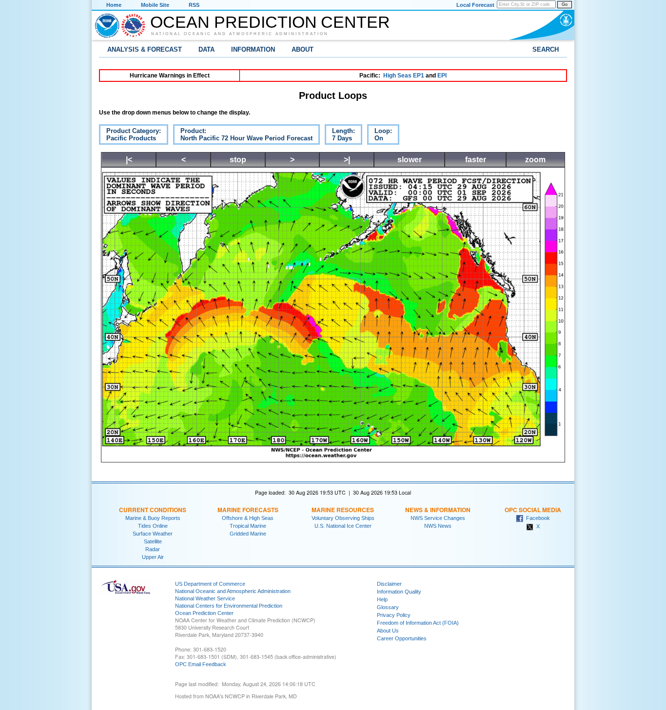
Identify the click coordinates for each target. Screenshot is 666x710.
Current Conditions (152, 509)
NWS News (437, 526)
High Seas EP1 (403, 75)
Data (206, 49)
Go (565, 4)
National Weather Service (205, 598)
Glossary (388, 607)
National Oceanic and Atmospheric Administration (240, 33)
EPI (442, 75)
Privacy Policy (394, 615)
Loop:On (379, 136)
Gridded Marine (248, 534)
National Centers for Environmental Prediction (228, 606)
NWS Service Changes (438, 518)
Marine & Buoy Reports (152, 518)
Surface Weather (153, 534)
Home (113, 5)
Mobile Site (155, 5)
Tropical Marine (248, 526)
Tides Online (153, 526)
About (302, 49)
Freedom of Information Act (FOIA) (418, 623)
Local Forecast (475, 5)
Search (545, 49)
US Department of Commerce (210, 584)
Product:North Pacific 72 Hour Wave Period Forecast (243, 136)
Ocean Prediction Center (270, 22)
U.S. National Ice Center (343, 526)
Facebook (536, 518)
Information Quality (399, 592)
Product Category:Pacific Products (130, 136)
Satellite (153, 541)
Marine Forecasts (247, 509)
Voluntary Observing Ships (343, 518)
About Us (388, 630)
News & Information (437, 509)
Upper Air (153, 557)
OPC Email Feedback (200, 664)
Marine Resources (343, 509)
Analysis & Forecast (144, 49)
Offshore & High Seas (248, 518)
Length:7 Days (340, 136)
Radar (152, 549)
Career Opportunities (402, 638)
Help (382, 599)
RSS (194, 5)
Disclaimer (389, 584)
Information (253, 49)
